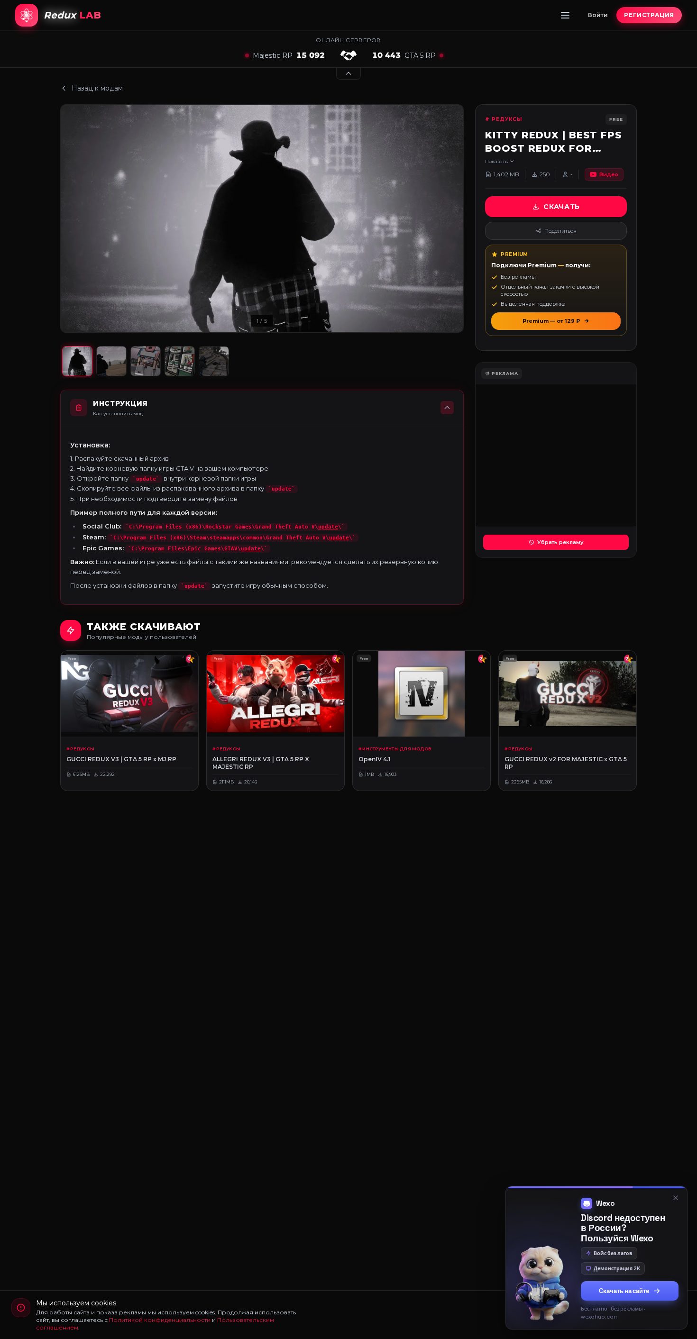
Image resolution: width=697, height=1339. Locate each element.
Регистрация (649, 14)
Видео (608, 174)
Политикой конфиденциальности (160, 1319)
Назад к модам (97, 88)
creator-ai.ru (620, 1318)
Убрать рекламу (560, 542)
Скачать (561, 206)
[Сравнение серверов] (348, 55)
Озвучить (625, 1295)
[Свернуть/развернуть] (348, 74)
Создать (535, 1295)
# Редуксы (503, 119)
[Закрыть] (675, 1150)
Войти (598, 14)
